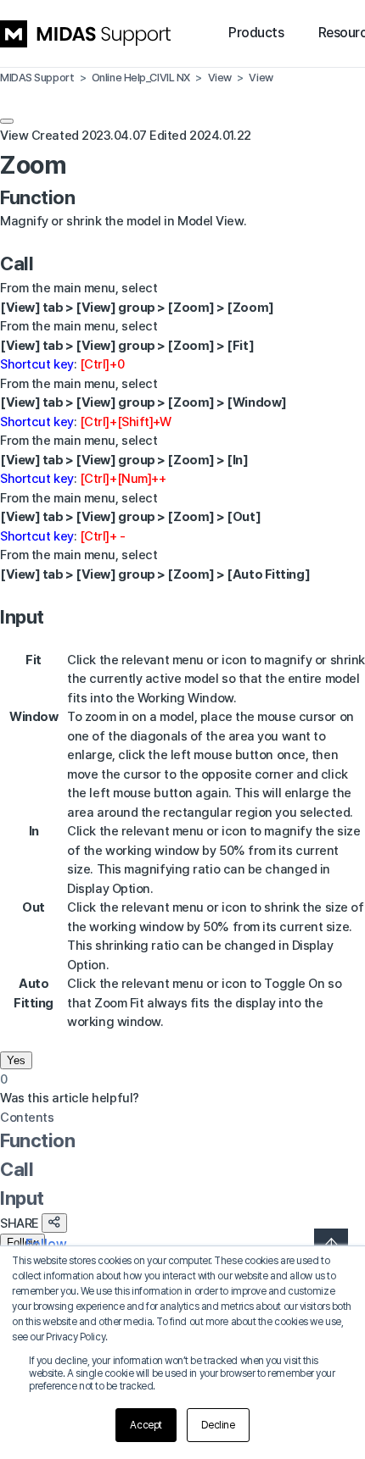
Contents (26, 1117)
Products (256, 33)
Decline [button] (218, 1425)
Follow (22, 1242)
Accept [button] (145, 1425)
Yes (16, 1060)
